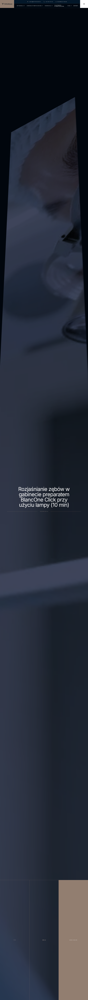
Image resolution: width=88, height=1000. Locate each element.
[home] (7, 4)
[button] (21, 6)
